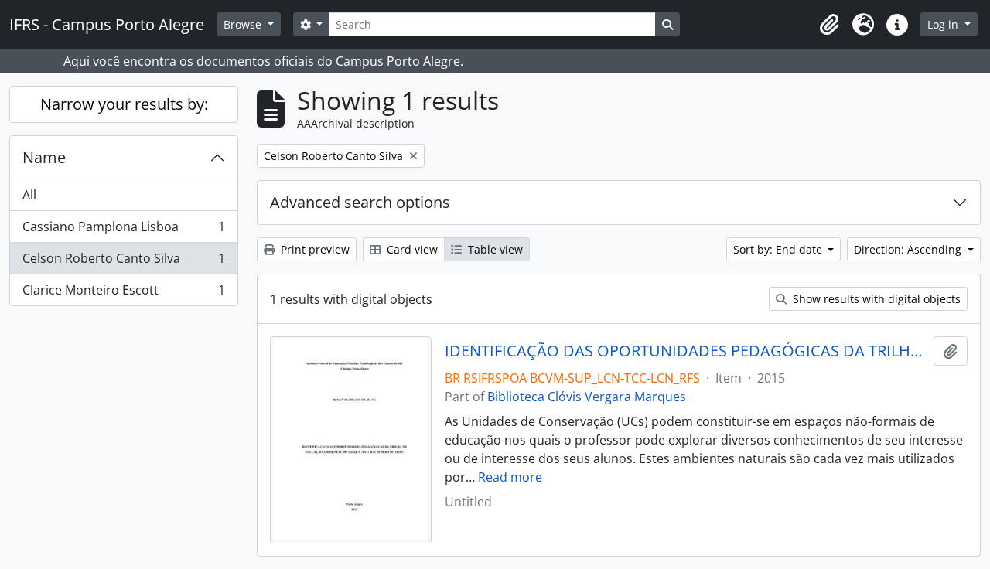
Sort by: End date (779, 249)
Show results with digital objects (875, 298)
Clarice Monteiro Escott (123, 293)
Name (44, 157)
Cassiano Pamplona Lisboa (123, 230)
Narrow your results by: (124, 104)
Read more (510, 477)
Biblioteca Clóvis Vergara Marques (586, 396)
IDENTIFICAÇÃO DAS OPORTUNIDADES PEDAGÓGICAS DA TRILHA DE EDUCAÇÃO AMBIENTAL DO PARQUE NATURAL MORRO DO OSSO (686, 351)
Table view (494, 249)
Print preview (314, 249)
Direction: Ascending (909, 249)
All (29, 194)
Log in (944, 24)
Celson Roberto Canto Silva (123, 262)
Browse (244, 24)
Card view (411, 249)
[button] (829, 25)
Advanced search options (360, 202)
